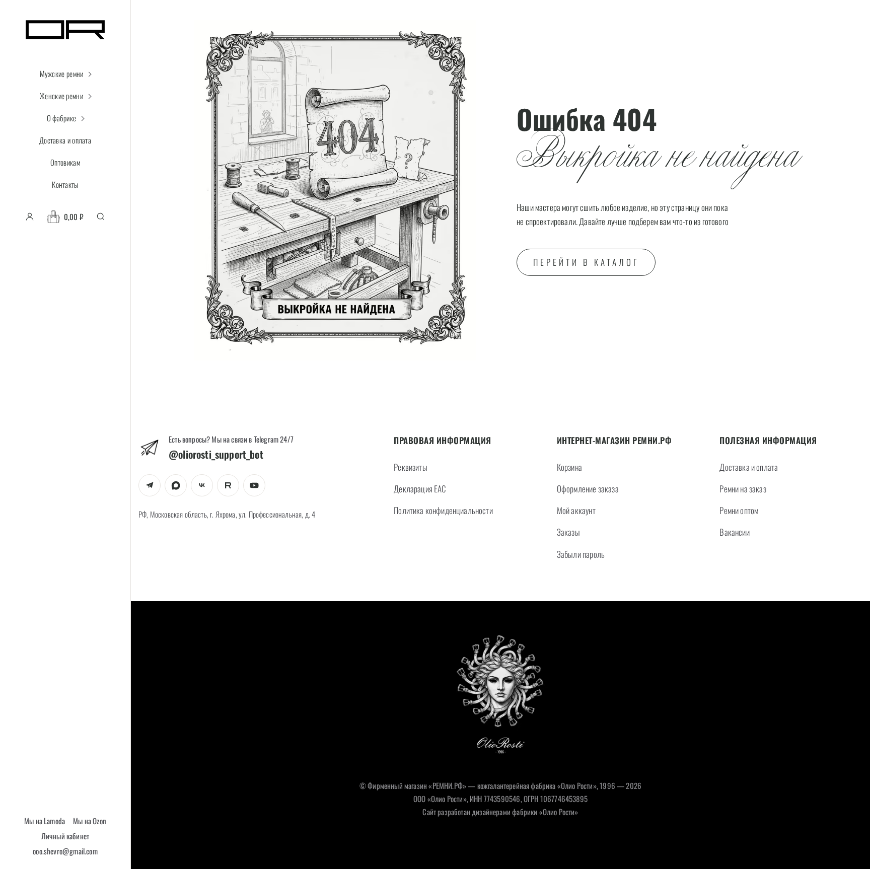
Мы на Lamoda (44, 820)
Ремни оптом (738, 510)
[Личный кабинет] (30, 216)
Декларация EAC (420, 488)
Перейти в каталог (586, 262)
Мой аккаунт (576, 510)
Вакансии (734, 532)
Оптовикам (65, 162)
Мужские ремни (62, 73)
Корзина (569, 467)
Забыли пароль (581, 554)
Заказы (568, 532)
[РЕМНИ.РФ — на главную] (500, 696)
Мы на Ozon (89, 820)
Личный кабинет (65, 835)
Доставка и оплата (65, 140)
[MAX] (176, 485)
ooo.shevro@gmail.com (65, 850)
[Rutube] (228, 485)
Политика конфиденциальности (443, 510)
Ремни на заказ (742, 488)
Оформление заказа (588, 488)
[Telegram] (149, 485)
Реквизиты (410, 467)
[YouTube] (254, 485)
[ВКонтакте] (202, 485)
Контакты (65, 184)
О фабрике (62, 117)
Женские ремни (61, 95)
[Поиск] (101, 216)
